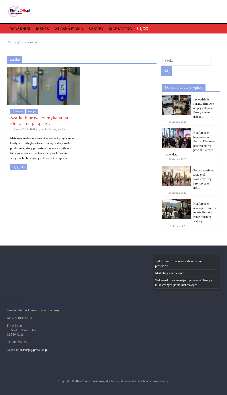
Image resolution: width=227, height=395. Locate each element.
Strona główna (17, 42)
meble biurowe (48, 129)
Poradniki (20, 29)
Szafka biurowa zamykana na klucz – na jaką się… (39, 120)
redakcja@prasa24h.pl (34, 350)
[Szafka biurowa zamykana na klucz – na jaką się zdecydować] (43, 69)
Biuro (36, 129)
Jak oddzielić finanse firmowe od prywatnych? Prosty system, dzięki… (203, 108)
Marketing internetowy (169, 273)
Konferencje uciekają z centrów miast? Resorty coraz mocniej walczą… (205, 212)
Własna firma (68, 29)
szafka (61, 129)
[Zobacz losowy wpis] (145, 28)
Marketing (120, 29)
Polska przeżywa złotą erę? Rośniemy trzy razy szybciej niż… (203, 179)
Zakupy (96, 29)
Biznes (42, 29)
